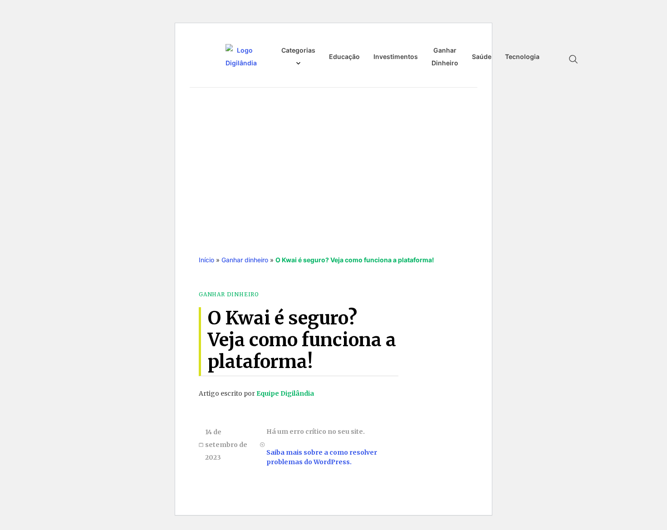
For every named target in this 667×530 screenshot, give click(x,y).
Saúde (481, 56)
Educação (344, 56)
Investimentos (395, 56)
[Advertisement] (333, 162)
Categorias (298, 50)
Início (206, 260)
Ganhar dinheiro (244, 260)
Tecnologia (522, 56)
